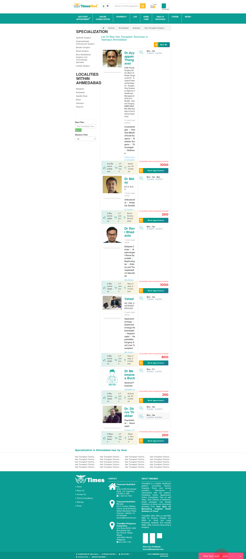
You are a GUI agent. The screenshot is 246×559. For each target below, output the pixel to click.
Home (79, 486)
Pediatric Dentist (129, 204)
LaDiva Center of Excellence (129, 160)
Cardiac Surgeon (83, 65)
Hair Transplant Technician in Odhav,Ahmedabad (135, 456)
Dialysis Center (129, 248)
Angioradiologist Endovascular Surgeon (85, 42)
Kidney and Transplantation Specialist (129, 270)
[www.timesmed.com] (103, 28)
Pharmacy (121, 16)
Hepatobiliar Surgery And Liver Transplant (129, 342)
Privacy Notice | (110, 554)
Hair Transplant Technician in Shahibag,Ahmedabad (85, 464)
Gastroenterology (129, 320)
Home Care (146, 17)
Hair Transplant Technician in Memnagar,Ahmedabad (160, 462)
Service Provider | (99, 557)
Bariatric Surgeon (83, 47)
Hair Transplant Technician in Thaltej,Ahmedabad (85, 459)
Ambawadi (80, 92)
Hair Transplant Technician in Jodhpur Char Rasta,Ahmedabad (85, 456)
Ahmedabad (124, 28)
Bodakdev (80, 88)
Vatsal (129, 298)
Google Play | (84, 557)
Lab (135, 16)
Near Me (163, 44)
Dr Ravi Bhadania (129, 232)
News (187, 16)
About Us (80, 490)
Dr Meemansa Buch (129, 374)
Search (78, 130)
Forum (175, 16)
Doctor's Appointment (82, 17)
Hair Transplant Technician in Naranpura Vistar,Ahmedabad (110, 456)
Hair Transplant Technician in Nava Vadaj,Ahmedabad (110, 464)
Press (79, 506)
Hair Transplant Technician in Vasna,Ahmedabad (160, 464)
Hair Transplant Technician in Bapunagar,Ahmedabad (85, 467)
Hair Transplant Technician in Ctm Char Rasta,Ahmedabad (85, 462)
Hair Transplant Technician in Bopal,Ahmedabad (160, 459)
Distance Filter (81, 134)
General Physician (129, 384)
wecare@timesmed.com (153, 549)
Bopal (78, 99)
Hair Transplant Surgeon (154, 28)
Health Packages (160, 17)
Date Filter (79, 122)
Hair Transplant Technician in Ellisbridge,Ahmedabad (135, 464)
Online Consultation (103, 17)
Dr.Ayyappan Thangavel (129, 58)
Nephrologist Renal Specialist (129, 254)
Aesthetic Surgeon (83, 37)
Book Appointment (156, 170)
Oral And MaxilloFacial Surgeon (129, 134)
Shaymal (79, 106)
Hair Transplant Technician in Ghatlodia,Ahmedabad (135, 462)
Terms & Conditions (85, 498)
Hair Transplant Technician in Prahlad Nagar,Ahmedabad (135, 467)
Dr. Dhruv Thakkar (129, 412)
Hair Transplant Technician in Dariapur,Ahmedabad (110, 459)
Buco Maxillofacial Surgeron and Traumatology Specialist (83, 58)
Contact (112, 478)
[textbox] (126, 5)
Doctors (111, 28)
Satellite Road (81, 96)
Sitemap (80, 502)
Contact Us (81, 494)
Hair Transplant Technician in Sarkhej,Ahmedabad (135, 459)
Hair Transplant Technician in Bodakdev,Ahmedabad (160, 456)
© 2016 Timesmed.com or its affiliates (157, 555)
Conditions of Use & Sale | (89, 554)
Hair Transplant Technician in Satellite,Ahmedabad (160, 467)
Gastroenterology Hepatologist (129, 327)
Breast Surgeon (82, 51)
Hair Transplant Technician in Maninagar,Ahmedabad (110, 467)
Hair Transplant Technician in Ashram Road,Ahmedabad (110, 462)
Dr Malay (129, 180)
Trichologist (129, 146)
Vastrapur (80, 103)
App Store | (125, 554)
